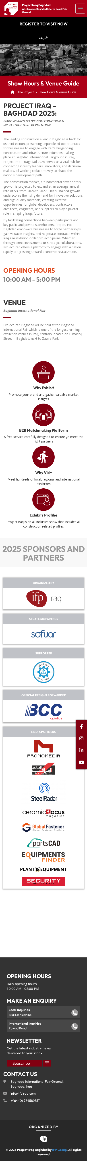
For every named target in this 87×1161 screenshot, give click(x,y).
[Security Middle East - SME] (43, 881)
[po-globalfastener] (43, 827)
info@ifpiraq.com (23, 1093)
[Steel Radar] (43, 791)
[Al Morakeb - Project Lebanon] (43, 769)
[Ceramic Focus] (43, 813)
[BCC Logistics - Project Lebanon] (43, 711)
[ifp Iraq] (43, 598)
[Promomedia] (43, 748)
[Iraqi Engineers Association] (44, 672)
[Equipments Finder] (43, 857)
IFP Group (59, 1150)
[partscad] (44, 843)
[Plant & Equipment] (43, 869)
